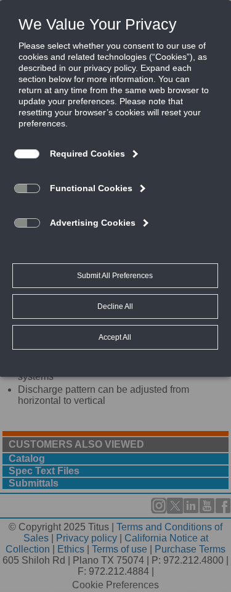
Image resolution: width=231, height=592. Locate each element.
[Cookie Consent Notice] (115, 189)
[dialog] (115, 188)
